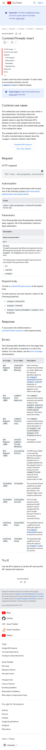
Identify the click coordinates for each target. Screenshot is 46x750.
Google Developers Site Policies (26, 599)
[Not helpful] (20, 33)
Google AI (5, 725)
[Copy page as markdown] (12, 42)
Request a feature (8, 670)
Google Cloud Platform (10, 722)
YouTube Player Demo (10, 652)
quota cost (13, 95)
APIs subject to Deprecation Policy (14, 695)
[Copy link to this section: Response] (17, 322)
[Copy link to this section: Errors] (12, 340)
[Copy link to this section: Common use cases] (29, 105)
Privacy (11, 739)
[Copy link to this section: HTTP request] (19, 165)
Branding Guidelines (9, 688)
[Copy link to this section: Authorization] (18, 183)
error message (36, 351)
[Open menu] (3, 3)
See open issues (8, 674)
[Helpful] (16, 33)
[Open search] (34, 2)
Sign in (40, 3)
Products (12, 29)
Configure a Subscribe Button (13, 656)
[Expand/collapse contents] (14, 49)
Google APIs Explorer (9, 648)
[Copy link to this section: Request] (15, 158)
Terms (4, 739)
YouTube (17, 2)
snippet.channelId (32, 378)
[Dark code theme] (42, 171)
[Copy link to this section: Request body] (19, 281)
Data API (30, 29)
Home (4, 29)
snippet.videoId (34, 382)
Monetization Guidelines (11, 691)
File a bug (5, 666)
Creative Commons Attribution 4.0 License (29, 594)
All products (6, 729)
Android (5, 710)
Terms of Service (8, 684)
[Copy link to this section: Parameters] (17, 215)
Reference (39, 29)
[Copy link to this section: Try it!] (11, 560)
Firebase (5, 718)
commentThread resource (20, 286)
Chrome (5, 714)
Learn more (20, 18)
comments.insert (9, 85)
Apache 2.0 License (37, 596)
